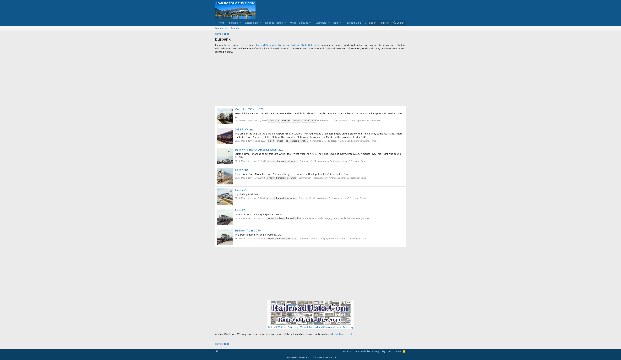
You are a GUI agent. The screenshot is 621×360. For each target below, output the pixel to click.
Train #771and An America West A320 (259, 149)
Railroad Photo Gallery (303, 45)
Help (390, 351)
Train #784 (241, 170)
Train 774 (241, 210)
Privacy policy (378, 351)
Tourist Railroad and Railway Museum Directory (326, 327)
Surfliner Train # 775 (248, 230)
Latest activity (222, 28)
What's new (251, 22)
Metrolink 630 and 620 (249, 109)
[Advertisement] (310, 79)
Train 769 (241, 190)
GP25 (237, 120)
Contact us (347, 351)
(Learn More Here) (341, 334)
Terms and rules (362, 351)
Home (221, 22)
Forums (233, 22)
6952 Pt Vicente (245, 129)
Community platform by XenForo (310, 357)
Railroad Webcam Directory (283, 327)
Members (321, 22)
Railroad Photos (274, 22)
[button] (240, 23)
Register (235, 28)
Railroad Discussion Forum (270, 45)
